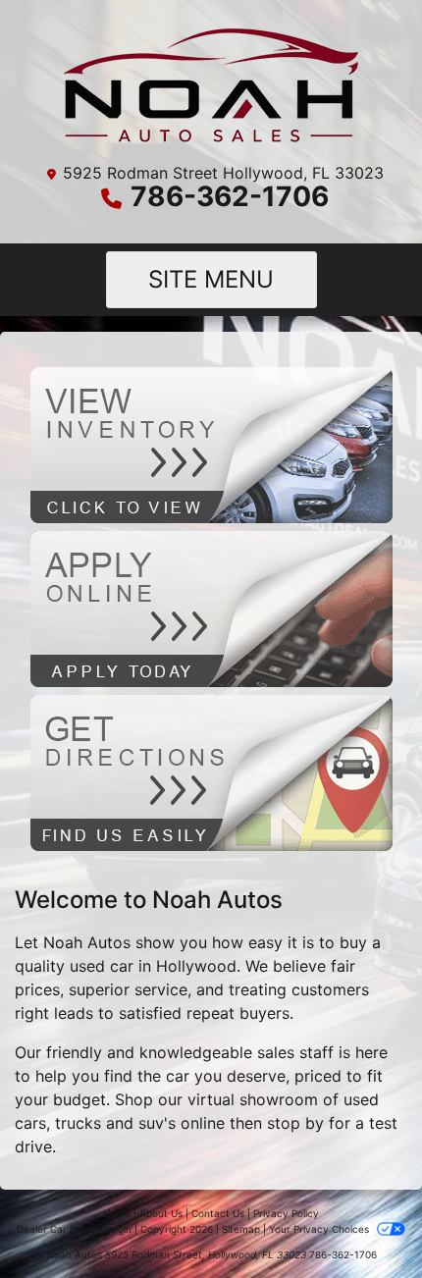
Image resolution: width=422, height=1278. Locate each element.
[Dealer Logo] (211, 84)
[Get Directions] (211, 771)
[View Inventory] (211, 443)
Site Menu (211, 279)
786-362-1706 (230, 196)
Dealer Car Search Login (74, 1229)
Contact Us (217, 1213)
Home (117, 1213)
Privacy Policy (286, 1213)
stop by (295, 1123)
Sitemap (241, 1229)
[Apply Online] (211, 607)
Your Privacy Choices (320, 1229)
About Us (161, 1213)
